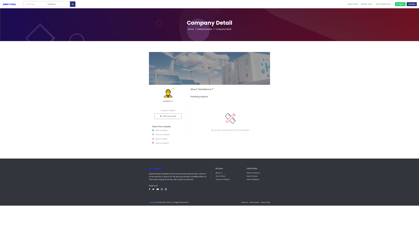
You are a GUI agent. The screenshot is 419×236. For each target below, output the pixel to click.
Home (191, 29)
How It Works (220, 176)
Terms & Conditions (223, 179)
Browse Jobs (366, 4)
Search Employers (253, 179)
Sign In (401, 4)
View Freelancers (383, 4)
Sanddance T (168, 101)
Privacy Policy (265, 202)
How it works (352, 4)
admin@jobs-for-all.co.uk (168, 185)
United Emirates (204, 29)
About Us (219, 173)
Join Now (411, 4)
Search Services (252, 176)
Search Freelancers (253, 173)
